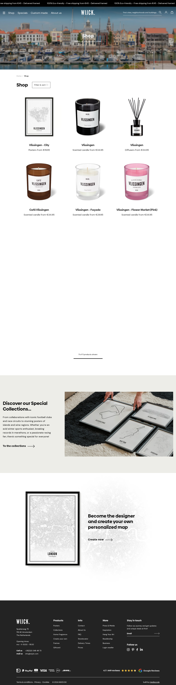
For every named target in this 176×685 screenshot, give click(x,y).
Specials (23, 13)
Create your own (60, 639)
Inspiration (107, 630)
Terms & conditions (24, 682)
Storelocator (83, 639)
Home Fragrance (60, 634)
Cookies (45, 682)
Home (19, 76)
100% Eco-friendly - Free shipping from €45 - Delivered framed (77, 3)
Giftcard (56, 647)
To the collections (14, 446)
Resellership (108, 639)
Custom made (39, 13)
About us (56, 13)
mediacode (155, 682)
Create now (96, 539)
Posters (56, 625)
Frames (56, 643)
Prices (80, 647)
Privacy (37, 682)
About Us (82, 630)
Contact (81, 625)
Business (106, 643)
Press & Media (109, 625)
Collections (57, 630)
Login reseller (108, 647)
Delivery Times (84, 643)
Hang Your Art (108, 634)
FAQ (79, 634)
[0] (172, 12)
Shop (11, 13)
